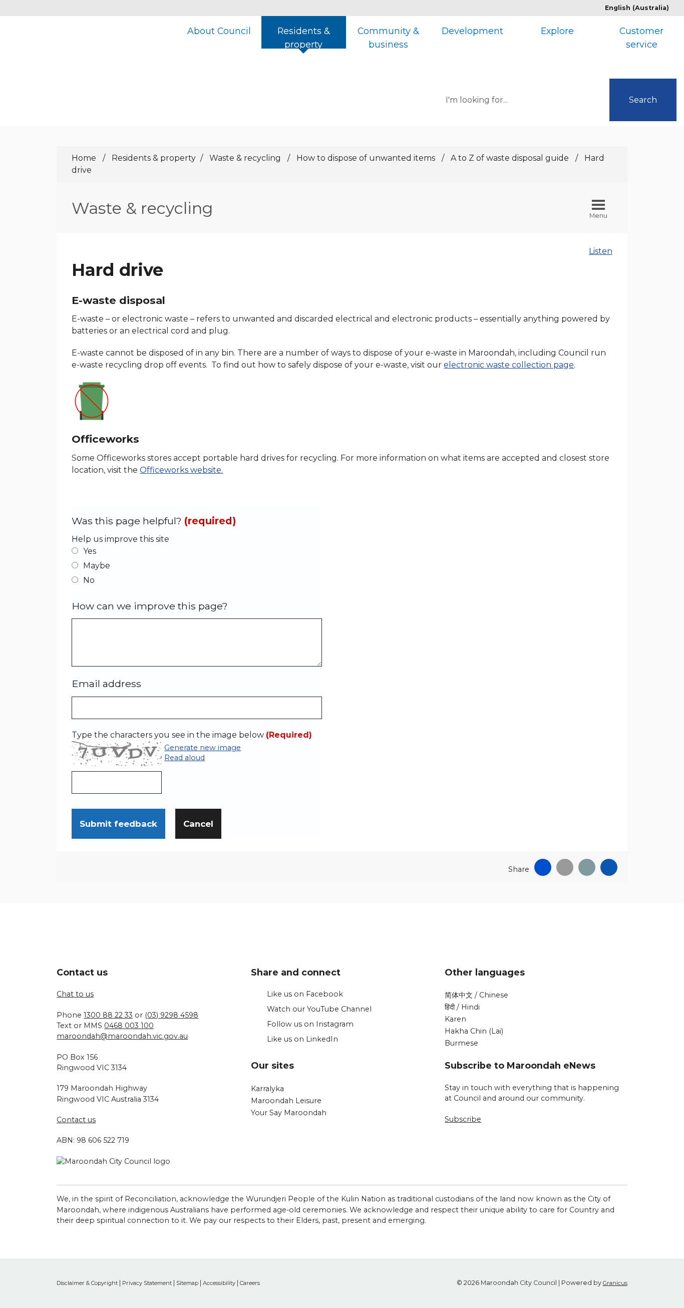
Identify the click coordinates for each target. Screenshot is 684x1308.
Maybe (96, 565)
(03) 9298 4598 (171, 1015)
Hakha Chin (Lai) (474, 1031)
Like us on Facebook (305, 994)
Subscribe (463, 1119)
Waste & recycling (246, 158)
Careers (250, 1282)
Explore (557, 31)
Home (84, 158)
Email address (106, 684)
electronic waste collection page (509, 365)
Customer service (641, 37)
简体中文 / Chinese (476, 995)
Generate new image (202, 748)
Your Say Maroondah (288, 1112)
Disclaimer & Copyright (87, 1282)
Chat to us (75, 994)
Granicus (615, 1282)
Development (472, 31)
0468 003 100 (129, 1025)
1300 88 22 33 (108, 1015)
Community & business (388, 37)
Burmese (461, 1043)
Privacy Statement (147, 1282)
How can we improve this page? (150, 606)
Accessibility (219, 1282)
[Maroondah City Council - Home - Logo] (111, 51)
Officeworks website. (181, 470)
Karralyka (267, 1088)
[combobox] (640, 8)
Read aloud (184, 758)
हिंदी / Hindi (462, 1007)
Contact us (76, 1119)
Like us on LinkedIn (302, 1039)
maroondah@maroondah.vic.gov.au (122, 1036)
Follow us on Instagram (310, 1024)
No (89, 580)
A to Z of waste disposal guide (511, 158)
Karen (455, 1019)
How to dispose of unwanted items (366, 158)
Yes (89, 551)
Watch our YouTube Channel (319, 1009)
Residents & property (303, 37)
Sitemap (187, 1282)
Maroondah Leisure (286, 1100)
